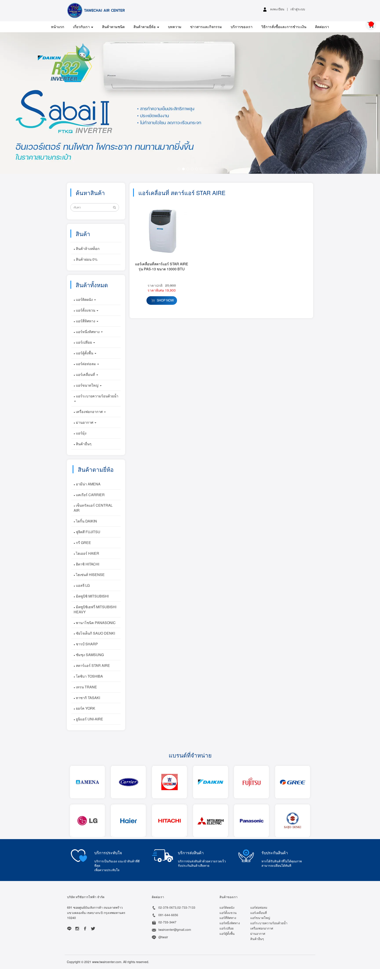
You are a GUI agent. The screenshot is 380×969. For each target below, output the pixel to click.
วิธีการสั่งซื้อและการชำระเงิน (283, 26)
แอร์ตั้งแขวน (85, 310)
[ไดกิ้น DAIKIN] (210, 782)
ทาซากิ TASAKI (87, 697)
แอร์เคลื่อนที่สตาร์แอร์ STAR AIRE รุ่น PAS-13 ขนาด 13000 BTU (161, 266)
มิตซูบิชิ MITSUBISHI (92, 596)
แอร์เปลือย (84, 342)
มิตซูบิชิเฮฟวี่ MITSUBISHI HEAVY (95, 609)
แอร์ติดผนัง (84, 299)
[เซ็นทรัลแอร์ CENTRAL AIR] (169, 782)
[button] (28, 103)
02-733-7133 (186, 907)
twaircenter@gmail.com (174, 929)
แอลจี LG (82, 585)
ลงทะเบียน (277, 9)
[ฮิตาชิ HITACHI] (169, 820)
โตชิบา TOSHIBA (89, 676)
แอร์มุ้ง (80, 433)
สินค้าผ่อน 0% (86, 259)
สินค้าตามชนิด (113, 26)
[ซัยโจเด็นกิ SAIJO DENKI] (292, 820)
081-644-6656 (168, 915)
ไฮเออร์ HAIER (87, 553)
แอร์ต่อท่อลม (86, 363)
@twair (163, 937)
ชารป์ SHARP (86, 643)
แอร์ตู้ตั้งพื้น (84, 352)
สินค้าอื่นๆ (83, 443)
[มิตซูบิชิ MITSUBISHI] (210, 820)
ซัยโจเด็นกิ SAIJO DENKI (95, 633)
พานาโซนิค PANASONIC (95, 622)
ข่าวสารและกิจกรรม (206, 26)
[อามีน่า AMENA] (87, 782)
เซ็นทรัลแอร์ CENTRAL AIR (93, 508)
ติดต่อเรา (322, 26)
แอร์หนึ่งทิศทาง (87, 331)
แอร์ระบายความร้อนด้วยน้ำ (96, 395)
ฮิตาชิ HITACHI (87, 564)
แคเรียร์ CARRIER (90, 494)
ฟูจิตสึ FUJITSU (87, 531)
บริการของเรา (241, 26)
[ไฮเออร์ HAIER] (128, 820)
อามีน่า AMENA (87, 483)
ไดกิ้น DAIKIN (86, 521)
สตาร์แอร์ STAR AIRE (92, 665)
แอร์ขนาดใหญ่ (87, 385)
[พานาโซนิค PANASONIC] (251, 820)
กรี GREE (83, 542)
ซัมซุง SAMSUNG (89, 654)
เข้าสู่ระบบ (297, 9)
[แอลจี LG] (87, 820)
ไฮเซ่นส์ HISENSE (90, 574)
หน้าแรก (57, 26)
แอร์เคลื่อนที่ (85, 374)
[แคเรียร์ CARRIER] (128, 782)
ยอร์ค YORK (85, 708)
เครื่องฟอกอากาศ (89, 411)
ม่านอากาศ (84, 422)
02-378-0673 (167, 907)
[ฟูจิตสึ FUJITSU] (251, 782)
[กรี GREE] (292, 782)
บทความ (174, 26)
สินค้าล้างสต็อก (87, 248)
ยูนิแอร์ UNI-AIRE (89, 718)
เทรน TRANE (86, 686)
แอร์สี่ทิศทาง (85, 320)
